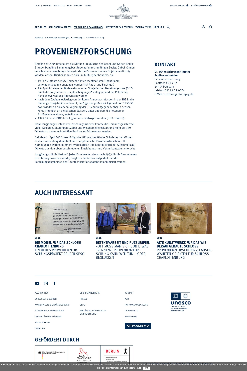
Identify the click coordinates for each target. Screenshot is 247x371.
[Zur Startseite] (123, 11)
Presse (87, 6)
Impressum (131, 317)
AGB (127, 299)
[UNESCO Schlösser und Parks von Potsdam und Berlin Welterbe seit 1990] (181, 302)
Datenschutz (131, 311)
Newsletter (59, 6)
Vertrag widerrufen (138, 326)
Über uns (159, 27)
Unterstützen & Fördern (119, 27)
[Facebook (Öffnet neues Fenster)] (54, 283)
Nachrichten (41, 293)
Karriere (78, 6)
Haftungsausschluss (136, 305)
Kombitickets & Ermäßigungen (52, 305)
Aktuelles (40, 27)
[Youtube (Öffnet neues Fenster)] (37, 283)
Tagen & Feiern (143, 27)
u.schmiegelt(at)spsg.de (178, 94)
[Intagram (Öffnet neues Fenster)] (45, 283)
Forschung (77, 38)
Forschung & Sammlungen (88, 27)
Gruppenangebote (89, 293)
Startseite (39, 38)
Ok (146, 368)
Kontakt (47, 6)
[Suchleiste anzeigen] (168, 27)
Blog (69, 6)
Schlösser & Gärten (59, 27)
